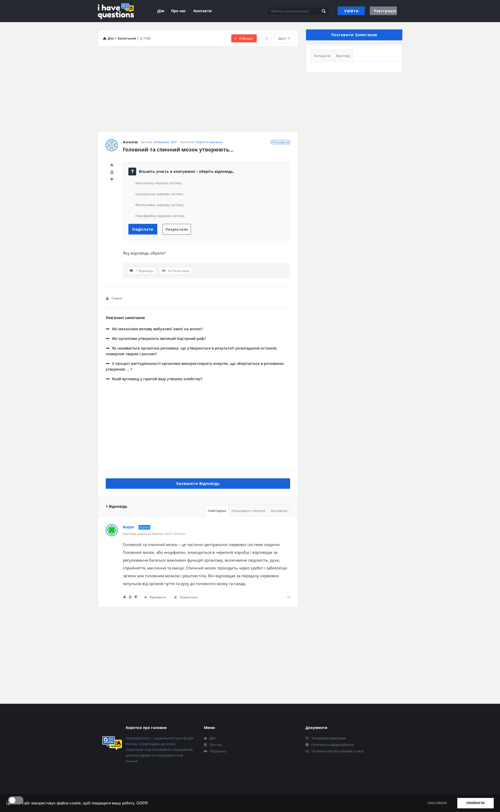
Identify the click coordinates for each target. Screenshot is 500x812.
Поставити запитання (354, 34)
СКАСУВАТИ (437, 803)
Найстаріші (217, 510)
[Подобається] (112, 164)
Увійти (351, 10)
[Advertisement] (198, 86)
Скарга (116, 298)
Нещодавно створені (248, 510)
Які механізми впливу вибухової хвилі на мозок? (157, 328)
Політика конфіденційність (332, 744)
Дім (160, 10)
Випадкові (279, 510)
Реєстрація (385, 10)
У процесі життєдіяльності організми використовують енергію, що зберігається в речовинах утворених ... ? (195, 366)
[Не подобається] (112, 179)
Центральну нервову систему (159, 194)
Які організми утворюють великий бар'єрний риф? (159, 338)
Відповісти (158, 597)
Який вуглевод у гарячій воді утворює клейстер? (157, 378)
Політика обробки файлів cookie (337, 751)
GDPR (142, 803)
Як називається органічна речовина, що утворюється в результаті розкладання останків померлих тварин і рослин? (191, 351)
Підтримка (218, 751)
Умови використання (328, 738)
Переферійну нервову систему (160, 215)
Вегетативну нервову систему (159, 204)
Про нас (178, 10)
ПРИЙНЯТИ (475, 803)
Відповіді (343, 55)
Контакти (202, 10)
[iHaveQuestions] (124, 11)
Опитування (280, 142)
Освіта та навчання (209, 142)
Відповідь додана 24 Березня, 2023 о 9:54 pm (154, 534)
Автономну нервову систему (158, 183)
